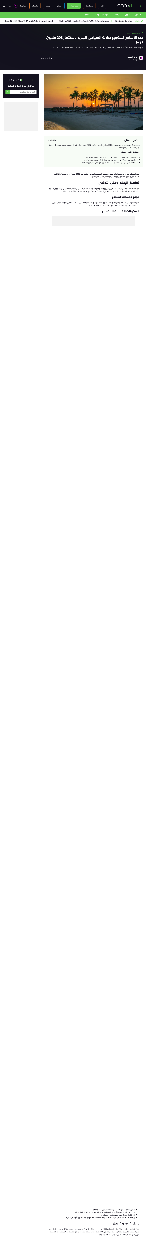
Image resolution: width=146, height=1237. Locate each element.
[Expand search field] (9, 6)
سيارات (117, 14)
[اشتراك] (7, 92)
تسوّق (127, 14)
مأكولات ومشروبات (102, 14)
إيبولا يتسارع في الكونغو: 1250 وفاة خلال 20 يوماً (48, 21)
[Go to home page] (129, 5)
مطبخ (87, 14)
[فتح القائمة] (4, 5)
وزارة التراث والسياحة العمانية (94, 188)
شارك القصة (45, 58)
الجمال (138, 14)
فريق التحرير (132, 57)
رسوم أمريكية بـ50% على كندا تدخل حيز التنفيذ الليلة (103, 21)
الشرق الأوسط (136, 33)
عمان (128, 33)
